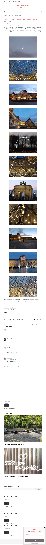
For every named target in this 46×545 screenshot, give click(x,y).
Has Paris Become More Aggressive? (14, 444)
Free (13, 19)
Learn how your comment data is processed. (28, 396)
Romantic (35, 19)
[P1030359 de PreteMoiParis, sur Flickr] (23, 142)
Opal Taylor (9, 358)
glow (6, 319)
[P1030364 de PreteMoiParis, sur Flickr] (23, 262)
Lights (9, 319)
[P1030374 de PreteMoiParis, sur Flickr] (23, 166)
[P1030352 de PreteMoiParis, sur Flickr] (23, 47)
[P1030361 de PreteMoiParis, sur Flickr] (23, 190)
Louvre (11, 319)
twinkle (22, 319)
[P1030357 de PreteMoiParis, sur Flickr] (23, 118)
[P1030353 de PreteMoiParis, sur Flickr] (23, 94)
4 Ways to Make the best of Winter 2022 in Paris (17, 476)
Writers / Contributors (16, 1)
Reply (8, 334)
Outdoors (18, 19)
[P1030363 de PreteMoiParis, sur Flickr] (23, 238)
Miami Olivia (10, 329)
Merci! (6, 405)
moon (14, 319)
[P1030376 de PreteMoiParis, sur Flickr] (23, 214)
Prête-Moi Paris (23, 5)
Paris (24, 19)
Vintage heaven (7, 324)
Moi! (4, 1)
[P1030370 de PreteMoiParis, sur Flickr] (23, 70)
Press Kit (8, 1)
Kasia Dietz (9, 338)
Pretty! (29, 19)
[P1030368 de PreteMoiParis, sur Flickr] (23, 286)
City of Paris (7, 19)
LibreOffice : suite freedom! (36, 324)
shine (19, 319)
